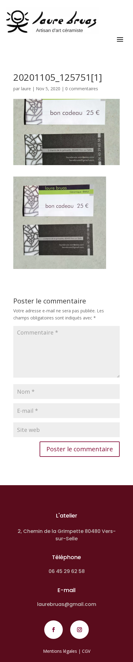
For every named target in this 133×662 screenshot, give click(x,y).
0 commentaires (81, 88)
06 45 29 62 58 (67, 571)
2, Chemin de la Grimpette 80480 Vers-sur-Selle (67, 535)
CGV (86, 651)
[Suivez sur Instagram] (79, 629)
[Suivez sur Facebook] (53, 629)
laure (26, 88)
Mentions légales (60, 651)
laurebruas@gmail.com (66, 604)
